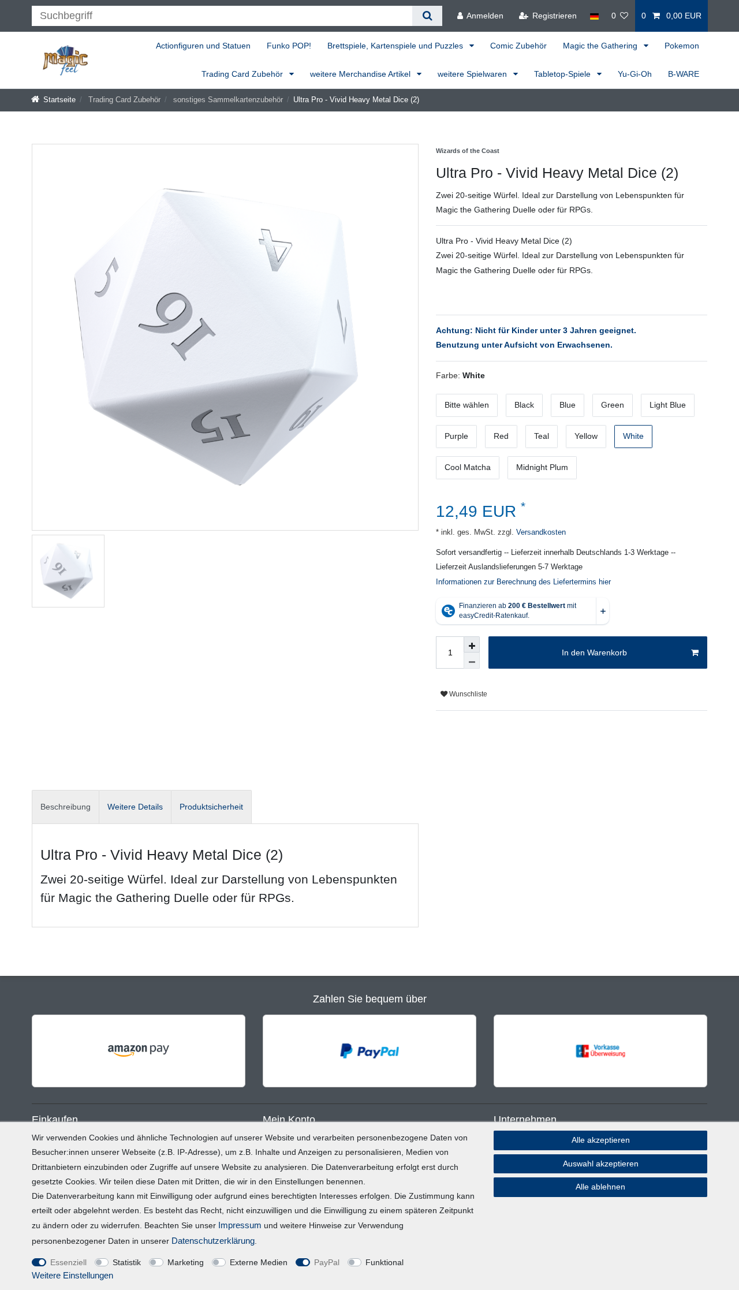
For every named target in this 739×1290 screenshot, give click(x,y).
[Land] (593, 16)
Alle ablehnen (600, 1186)
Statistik (127, 1262)
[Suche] (427, 16)
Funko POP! (289, 45)
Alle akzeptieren (601, 1139)
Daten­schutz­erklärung (213, 1241)
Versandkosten (540, 532)
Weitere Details (135, 806)
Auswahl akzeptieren (601, 1163)
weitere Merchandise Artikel (361, 74)
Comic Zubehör (518, 45)
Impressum (240, 1225)
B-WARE (683, 74)
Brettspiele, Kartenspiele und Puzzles (396, 45)
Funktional (384, 1262)
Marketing (185, 1262)
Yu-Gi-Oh (635, 74)
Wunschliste (467, 694)
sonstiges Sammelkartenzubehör (227, 100)
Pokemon (682, 45)
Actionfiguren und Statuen (203, 45)
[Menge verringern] (472, 661)
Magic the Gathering (601, 45)
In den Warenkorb (594, 652)
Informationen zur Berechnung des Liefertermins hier (523, 582)
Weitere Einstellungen (72, 1275)
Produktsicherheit (211, 806)
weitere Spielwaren (473, 74)
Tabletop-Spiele (563, 74)
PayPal (326, 1262)
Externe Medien (259, 1262)
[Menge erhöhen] (472, 644)
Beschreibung (65, 806)
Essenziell (68, 1262)
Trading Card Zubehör (243, 74)
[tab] (65, 807)
